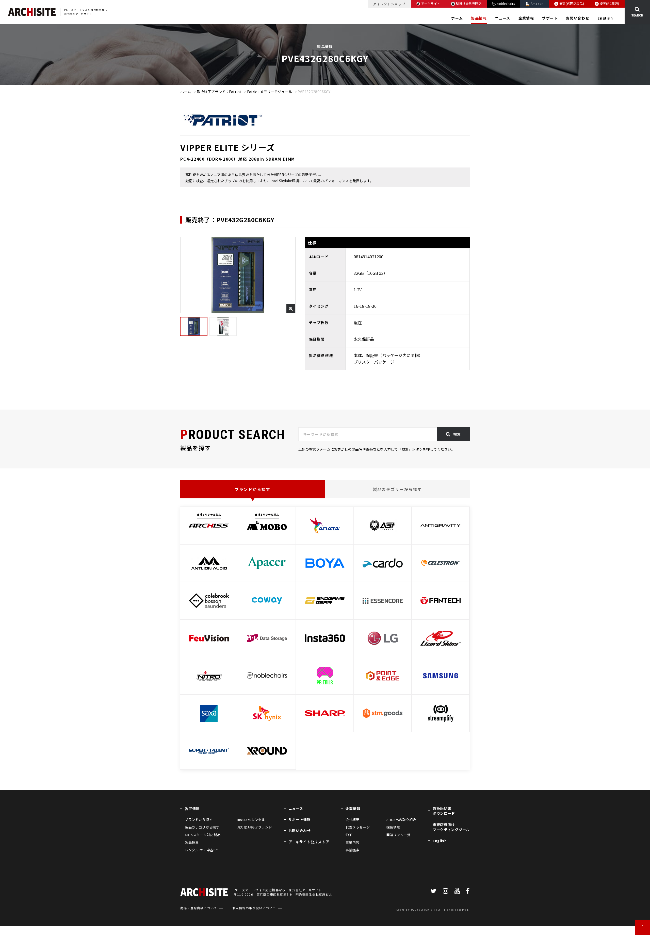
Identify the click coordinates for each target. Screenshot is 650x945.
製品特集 (192, 842)
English (605, 18)
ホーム (457, 18)
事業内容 (353, 842)
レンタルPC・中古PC (201, 850)
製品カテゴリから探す (202, 827)
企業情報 (526, 18)
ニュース (502, 18)
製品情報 (479, 18)
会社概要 (353, 819)
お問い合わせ (577, 18)
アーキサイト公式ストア (308, 841)
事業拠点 (353, 850)
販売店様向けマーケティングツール (451, 827)
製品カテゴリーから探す (397, 489)
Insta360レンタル (251, 819)
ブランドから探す (252, 489)
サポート (550, 18)
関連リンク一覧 (398, 834)
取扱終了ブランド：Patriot (219, 91)
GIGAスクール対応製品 (203, 834)
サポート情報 (299, 819)
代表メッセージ (358, 827)
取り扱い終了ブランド (254, 827)
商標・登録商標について (198, 908)
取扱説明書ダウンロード (444, 811)
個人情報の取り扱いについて (254, 908)
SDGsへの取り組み (401, 819)
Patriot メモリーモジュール (269, 91)
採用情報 (393, 827)
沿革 (349, 834)
